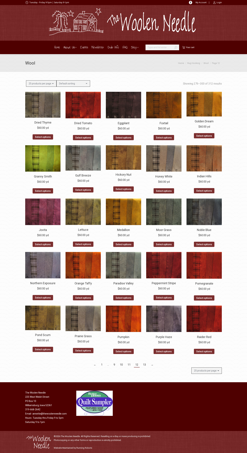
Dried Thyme (42, 122)
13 (144, 364)
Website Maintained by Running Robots (73, 448)
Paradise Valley (123, 283)
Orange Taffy (83, 283)
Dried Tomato (83, 123)
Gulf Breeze (83, 175)
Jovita (43, 230)
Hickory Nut (123, 174)
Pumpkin (123, 337)
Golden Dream (204, 121)
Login (219, 2)
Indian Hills (204, 176)
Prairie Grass (83, 336)
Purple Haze (164, 337)
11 (129, 364)
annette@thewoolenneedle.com (49, 413)
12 (136, 364)
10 (121, 364)
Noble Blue (204, 230)
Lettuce (83, 229)
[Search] (175, 47)
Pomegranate (204, 283)
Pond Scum (43, 335)
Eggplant (123, 123)
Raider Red (204, 337)
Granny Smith (43, 176)
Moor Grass (164, 230)
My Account (201, 2)
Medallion (123, 230)
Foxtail (164, 123)
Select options (43, 137)
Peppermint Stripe (164, 283)
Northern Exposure (42, 283)
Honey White (163, 176)
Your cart (190, 47)
